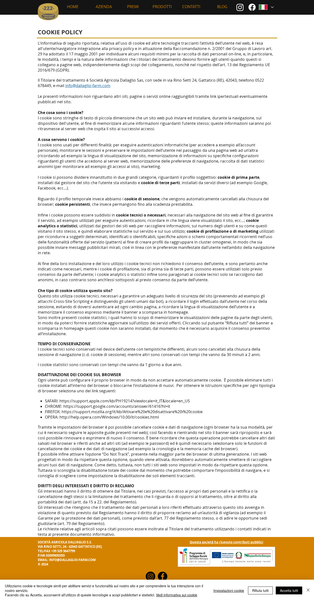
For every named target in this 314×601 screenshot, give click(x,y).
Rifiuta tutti (260, 590)
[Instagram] (240, 7)
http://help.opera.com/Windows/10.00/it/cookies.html (109, 417)
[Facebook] (252, 7)
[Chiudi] (308, 590)
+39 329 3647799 (63, 551)
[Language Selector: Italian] (266, 7)
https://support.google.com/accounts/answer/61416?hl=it (116, 406)
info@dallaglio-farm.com (87, 85)
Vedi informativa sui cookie (176, 594)
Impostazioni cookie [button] (228, 590)
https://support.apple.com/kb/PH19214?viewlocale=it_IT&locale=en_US (124, 401)
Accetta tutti (289, 590)
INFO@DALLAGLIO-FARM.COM (72, 560)
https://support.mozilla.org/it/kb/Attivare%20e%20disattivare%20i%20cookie (132, 411)
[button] (103, 6)
